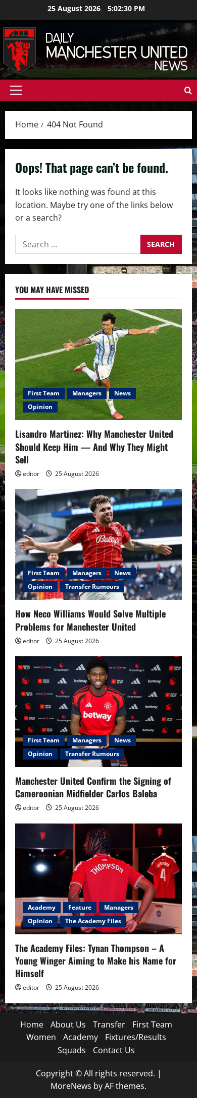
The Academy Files (93, 921)
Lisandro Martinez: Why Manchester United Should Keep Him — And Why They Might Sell (94, 446)
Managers (87, 393)
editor (31, 473)
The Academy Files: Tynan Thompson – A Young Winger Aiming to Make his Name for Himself (95, 960)
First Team (44, 393)
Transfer (109, 1024)
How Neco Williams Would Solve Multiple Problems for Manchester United (90, 620)
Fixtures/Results (135, 1037)
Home (31, 1024)
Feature (79, 907)
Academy (42, 907)
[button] (16, 90)
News (122, 393)
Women (41, 1037)
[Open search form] (188, 90)
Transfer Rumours (92, 586)
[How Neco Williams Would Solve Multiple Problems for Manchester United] (98, 544)
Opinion (40, 406)
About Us (68, 1024)
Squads (72, 1050)
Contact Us (114, 1050)
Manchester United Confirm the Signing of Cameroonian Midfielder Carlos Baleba (93, 787)
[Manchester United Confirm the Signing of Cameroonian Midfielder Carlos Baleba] (98, 711)
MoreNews (71, 1085)
